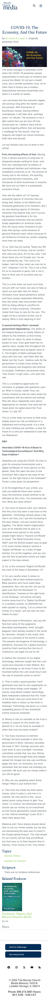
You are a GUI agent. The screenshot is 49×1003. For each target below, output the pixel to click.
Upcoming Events (16, 954)
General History (12, 856)
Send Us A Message (17, 947)
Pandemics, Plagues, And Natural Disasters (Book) (16, 915)
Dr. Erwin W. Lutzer (15, 38)
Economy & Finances (15, 861)
